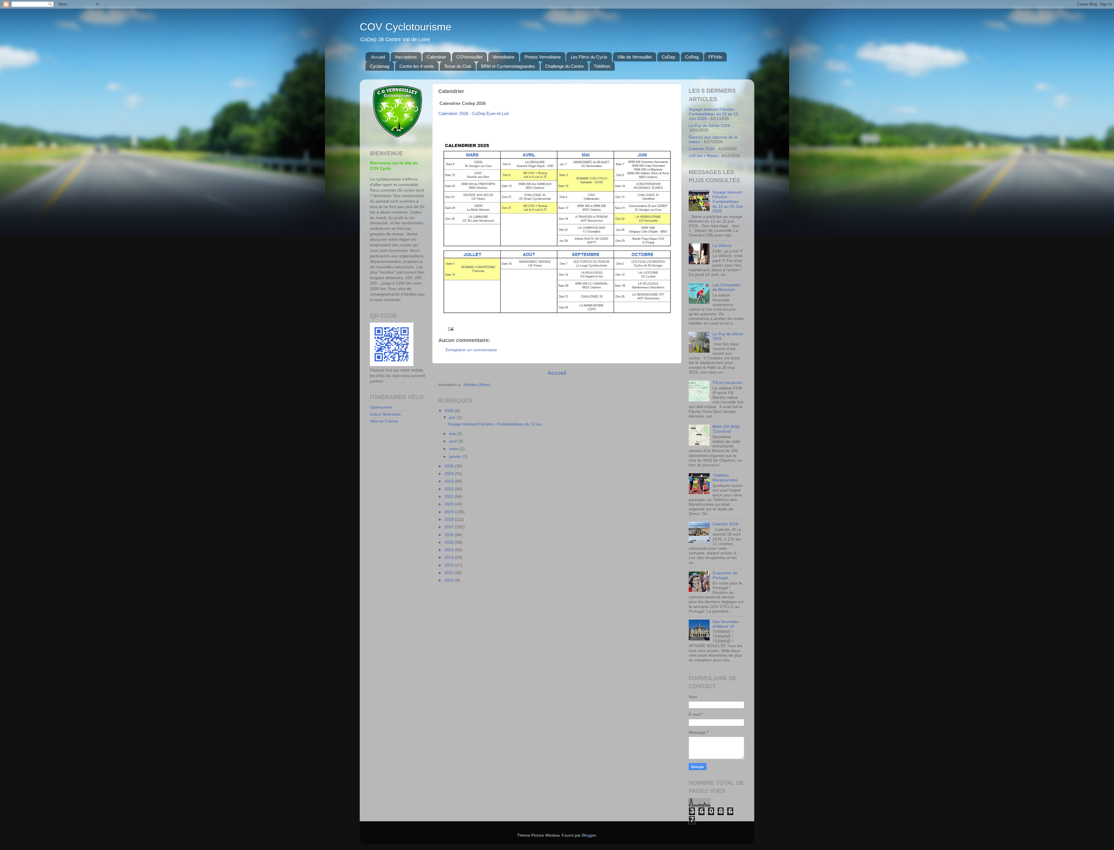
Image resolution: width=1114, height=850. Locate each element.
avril (453, 441)
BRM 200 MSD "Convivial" (726, 429)
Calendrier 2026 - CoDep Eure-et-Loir (473, 113)
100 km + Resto (703, 156)
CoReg (692, 56)
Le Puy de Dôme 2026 (709, 125)
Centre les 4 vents (416, 66)
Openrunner (381, 407)
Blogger (589, 835)
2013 (449, 557)
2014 (449, 550)
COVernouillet (469, 56)
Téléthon (602, 66)
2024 (449, 474)
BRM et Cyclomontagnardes (508, 66)
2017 (449, 527)
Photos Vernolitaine (543, 56)
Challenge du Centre (564, 66)
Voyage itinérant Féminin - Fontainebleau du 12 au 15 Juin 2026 (713, 114)
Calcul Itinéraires (385, 414)
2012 (449, 565)
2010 (449, 580)
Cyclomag (379, 66)
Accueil (378, 56)
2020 (449, 504)
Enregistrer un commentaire (471, 350)
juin (453, 417)
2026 (449, 411)
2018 (449, 519)
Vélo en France (384, 421)
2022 (449, 489)
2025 (449, 466)
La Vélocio (722, 245)
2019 (449, 512)
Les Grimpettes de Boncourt (726, 287)
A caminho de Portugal (724, 575)
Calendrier (436, 56)
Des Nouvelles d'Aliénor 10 (725, 624)
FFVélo (715, 56)
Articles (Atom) (477, 385)
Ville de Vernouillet (634, 56)
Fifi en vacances (727, 383)
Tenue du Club (457, 66)
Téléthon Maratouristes (725, 477)
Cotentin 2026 (702, 149)
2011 (449, 573)
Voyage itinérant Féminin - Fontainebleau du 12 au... (496, 424)
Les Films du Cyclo (589, 56)
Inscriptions (406, 56)
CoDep (668, 56)
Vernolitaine (503, 56)
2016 (449, 535)
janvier (455, 456)
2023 (449, 481)
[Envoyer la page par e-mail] (450, 329)
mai (453, 434)
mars (454, 449)
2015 (449, 542)
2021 (449, 496)
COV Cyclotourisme (405, 27)
